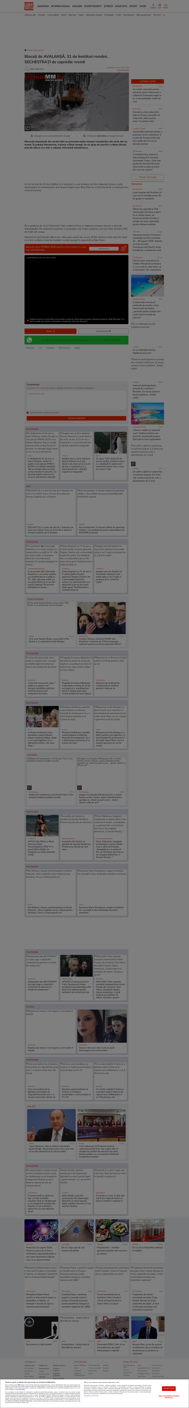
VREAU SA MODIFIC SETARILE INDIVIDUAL (168, 1397)
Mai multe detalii (20, 1389)
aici (35, 1398)
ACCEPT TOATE (168, 1388)
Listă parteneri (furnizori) (91, 1396)
